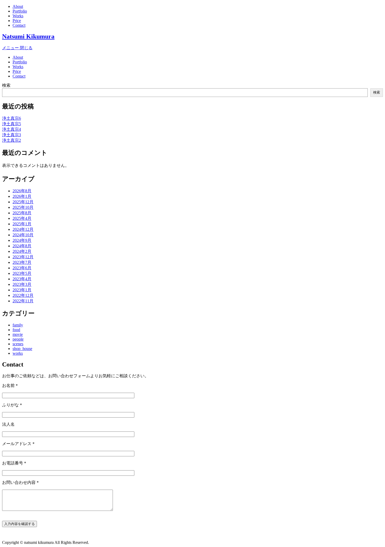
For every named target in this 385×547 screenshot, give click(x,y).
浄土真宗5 (11, 124)
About (18, 6)
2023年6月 (22, 268)
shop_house (22, 348)
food (16, 329)
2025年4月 (22, 218)
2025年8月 (22, 213)
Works (18, 16)
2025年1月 (22, 224)
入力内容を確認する (19, 524)
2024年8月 (22, 246)
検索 (6, 85)
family (18, 325)
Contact (19, 25)
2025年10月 (23, 207)
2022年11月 (23, 301)
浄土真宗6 (11, 118)
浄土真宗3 (11, 135)
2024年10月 (23, 235)
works (18, 353)
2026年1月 (22, 196)
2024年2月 (22, 251)
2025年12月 (23, 202)
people (18, 339)
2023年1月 (22, 290)
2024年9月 (22, 240)
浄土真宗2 (11, 140)
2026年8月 (22, 191)
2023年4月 (22, 279)
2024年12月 (23, 229)
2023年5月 (22, 273)
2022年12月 (23, 295)
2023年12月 (23, 257)
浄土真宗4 (11, 129)
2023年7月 (22, 262)
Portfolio (20, 11)
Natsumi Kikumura (28, 36)
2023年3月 (22, 284)
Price (17, 20)
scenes (18, 344)
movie (18, 334)
